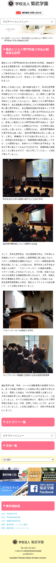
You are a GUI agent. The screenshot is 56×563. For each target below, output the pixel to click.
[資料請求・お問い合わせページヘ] (29, 12)
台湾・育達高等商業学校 (10, 517)
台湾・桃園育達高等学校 (10, 521)
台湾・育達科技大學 (9, 514)
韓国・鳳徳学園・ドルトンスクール (15, 528)
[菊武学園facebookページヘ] (42, 482)
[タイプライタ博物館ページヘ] (42, 468)
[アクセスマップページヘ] (14, 482)
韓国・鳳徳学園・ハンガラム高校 (14, 525)
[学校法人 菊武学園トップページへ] (28, 541)
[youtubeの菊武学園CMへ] (14, 468)
